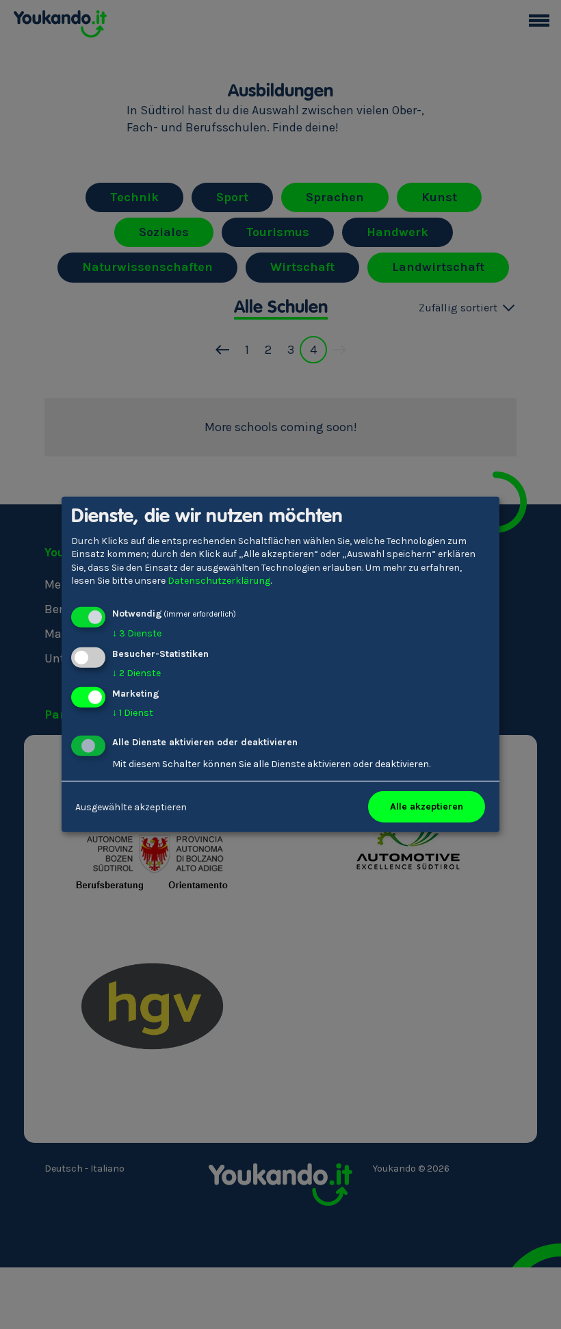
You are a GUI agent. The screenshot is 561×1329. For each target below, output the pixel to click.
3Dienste (136, 633)
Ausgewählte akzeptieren (131, 806)
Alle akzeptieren (426, 806)
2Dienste (136, 673)
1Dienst (132, 712)
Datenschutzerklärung (219, 580)
